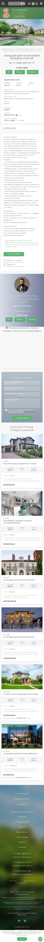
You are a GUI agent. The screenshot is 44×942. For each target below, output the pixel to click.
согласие (20, 410)
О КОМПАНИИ (22, 794)
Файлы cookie (22, 914)
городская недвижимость (22, 857)
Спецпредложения (22, 822)
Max (9, 72)
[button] (2, 32)
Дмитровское (9, 98)
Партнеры (22, 847)
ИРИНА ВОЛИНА (22, 799)
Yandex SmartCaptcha (22, 906)
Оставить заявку (14, 254)
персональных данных (16, 412)
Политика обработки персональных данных (22, 913)
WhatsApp (32, 72)
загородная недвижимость (22, 865)
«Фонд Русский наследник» (22, 812)
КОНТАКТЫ (22, 804)
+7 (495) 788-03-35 (22, 854)
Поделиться (11, 264)
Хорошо (22, 939)
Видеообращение (20, 10)
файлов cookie (21, 935)
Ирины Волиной (18, 12)
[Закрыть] (41, 10)
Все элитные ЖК (29, 881)
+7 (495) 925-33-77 (23, 63)
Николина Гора (27, 98)
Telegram (19, 72)
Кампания (22, 817)
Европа (6, 103)
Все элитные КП (22, 883)
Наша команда (22, 837)
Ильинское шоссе (20, 93)
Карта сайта (13, 881)
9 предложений (18, 331)
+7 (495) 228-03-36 (22, 871)
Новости (22, 842)
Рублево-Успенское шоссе (14, 91)
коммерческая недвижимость (22, 874)
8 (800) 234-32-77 (22, 927)
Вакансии (22, 827)
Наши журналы (22, 832)
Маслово (18, 98)
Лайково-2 (13, 765)
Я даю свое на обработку (21, 411)
